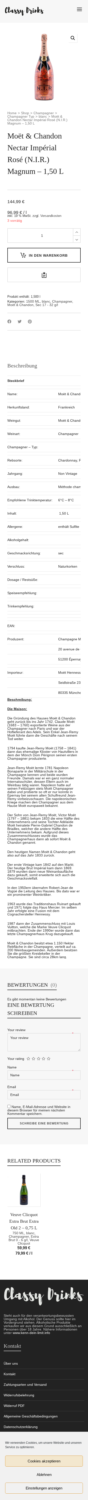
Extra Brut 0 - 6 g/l (24, 1238)
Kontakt (9, 1374)
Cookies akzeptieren (44, 1461)
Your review (16, 1030)
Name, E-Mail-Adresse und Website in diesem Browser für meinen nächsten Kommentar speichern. (38, 1110)
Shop (25, 113)
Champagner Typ (20, 116)
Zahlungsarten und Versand (25, 1385)
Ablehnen (44, 1474)
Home (12, 113)
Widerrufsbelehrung (19, 1395)
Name (12, 1067)
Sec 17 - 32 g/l (46, 305)
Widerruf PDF (14, 1406)
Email (12, 1087)
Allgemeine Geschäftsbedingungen (31, 1416)
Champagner (43, 113)
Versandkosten (50, 216)
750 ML (18, 1233)
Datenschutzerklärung (21, 1427)
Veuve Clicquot (28, 1241)
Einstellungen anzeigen (44, 1488)
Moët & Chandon (20, 305)
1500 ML (33, 301)
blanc (43, 116)
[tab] (22, 365)
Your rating (15, 1058)
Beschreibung (22, 366)
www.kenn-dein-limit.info (31, 1333)
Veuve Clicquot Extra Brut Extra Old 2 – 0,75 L (24, 1221)
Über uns (11, 1363)
